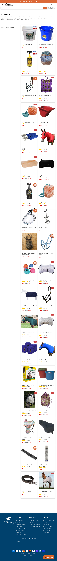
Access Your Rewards (34, 526)
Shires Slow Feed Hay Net (27, 464)
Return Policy (19, 526)
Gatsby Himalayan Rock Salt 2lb (29, 122)
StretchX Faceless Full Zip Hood (46, 437)
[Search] (45, 8)
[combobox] (24, 7)
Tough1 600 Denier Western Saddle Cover (28, 438)
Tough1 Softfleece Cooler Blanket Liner (29, 306)
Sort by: (33, 23)
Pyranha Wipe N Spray (26, 70)
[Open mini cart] (54, 4)
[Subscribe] (39, 541)
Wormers (44, 522)
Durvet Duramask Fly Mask (28, 385)
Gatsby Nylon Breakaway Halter (29, 95)
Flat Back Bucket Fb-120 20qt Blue (46, 385)
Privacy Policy (32, 522)
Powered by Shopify (32, 553)
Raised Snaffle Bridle (43, 227)
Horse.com (26, 553)
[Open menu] (2, 4)
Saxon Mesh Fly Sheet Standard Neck (46, 492)
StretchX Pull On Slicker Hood (28, 332)
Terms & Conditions (34, 524)
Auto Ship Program (20, 534)
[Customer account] (51, 4)
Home (2, 11)
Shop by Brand (46, 528)
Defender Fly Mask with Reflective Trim (29, 411)
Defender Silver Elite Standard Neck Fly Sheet (45, 333)
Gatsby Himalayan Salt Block (28, 175)
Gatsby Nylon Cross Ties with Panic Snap (28, 148)
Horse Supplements (48, 520)
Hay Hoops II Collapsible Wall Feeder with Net (28, 254)
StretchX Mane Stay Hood (44, 359)
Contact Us (18, 532)
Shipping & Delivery (20, 524)
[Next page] (47, 502)
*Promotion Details (20, 530)
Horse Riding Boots (47, 526)
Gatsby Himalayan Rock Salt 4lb (46, 70)
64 (43, 503)
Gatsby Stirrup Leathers (27, 491)
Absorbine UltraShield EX (27, 202)
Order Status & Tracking (19, 521)
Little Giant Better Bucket (44, 122)
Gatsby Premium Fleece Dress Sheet (45, 175)
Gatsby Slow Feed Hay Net (44, 410)
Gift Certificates (46, 530)
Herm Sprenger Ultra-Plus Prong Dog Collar (29, 228)
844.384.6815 (51, 7)
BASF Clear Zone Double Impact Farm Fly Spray (46, 465)
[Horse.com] (8, 4)
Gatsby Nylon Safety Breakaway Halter (46, 254)
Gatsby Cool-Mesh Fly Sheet (45, 280)
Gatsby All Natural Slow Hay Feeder (45, 96)
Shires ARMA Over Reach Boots (28, 280)
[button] (10, 27)
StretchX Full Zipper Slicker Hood (46, 148)
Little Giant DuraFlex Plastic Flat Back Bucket (46, 45)
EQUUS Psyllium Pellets (27, 44)
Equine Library (46, 532)
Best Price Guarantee (21, 528)
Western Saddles (47, 524)
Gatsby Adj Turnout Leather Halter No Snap (46, 306)
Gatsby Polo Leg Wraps (27, 359)
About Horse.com (34, 520)
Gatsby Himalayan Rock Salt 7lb (46, 202)
